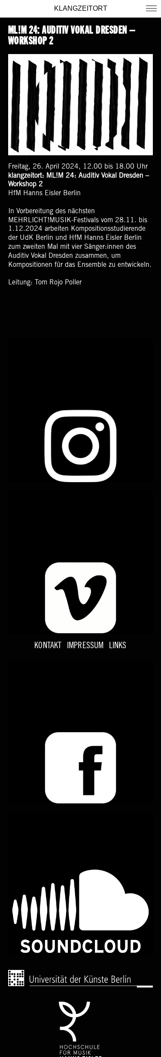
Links (118, 646)
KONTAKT (47, 646)
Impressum (85, 646)
